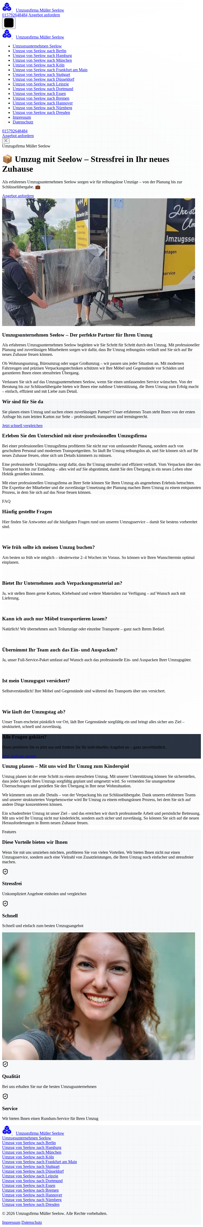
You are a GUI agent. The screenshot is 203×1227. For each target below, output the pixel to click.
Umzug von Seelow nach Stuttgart (41, 74)
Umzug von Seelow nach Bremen (41, 98)
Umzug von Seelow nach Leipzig (41, 84)
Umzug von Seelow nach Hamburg (42, 55)
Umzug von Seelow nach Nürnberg (42, 108)
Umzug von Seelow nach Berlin (39, 51)
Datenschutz (23, 122)
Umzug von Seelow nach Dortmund (43, 89)
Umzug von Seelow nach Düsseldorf (43, 79)
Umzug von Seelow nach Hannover (43, 103)
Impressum (22, 117)
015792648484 (14, 15)
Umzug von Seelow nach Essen (39, 93)
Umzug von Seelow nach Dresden (41, 112)
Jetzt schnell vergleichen (22, 425)
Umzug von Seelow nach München (42, 60)
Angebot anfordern (44, 15)
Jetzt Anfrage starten (19, 756)
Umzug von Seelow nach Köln (38, 65)
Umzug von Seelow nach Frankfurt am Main (50, 70)
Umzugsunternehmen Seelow (37, 46)
